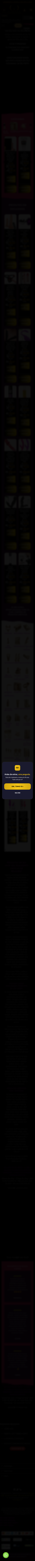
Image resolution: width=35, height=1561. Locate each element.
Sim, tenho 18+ (17, 786)
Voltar (17, 793)
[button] (6, 1555)
